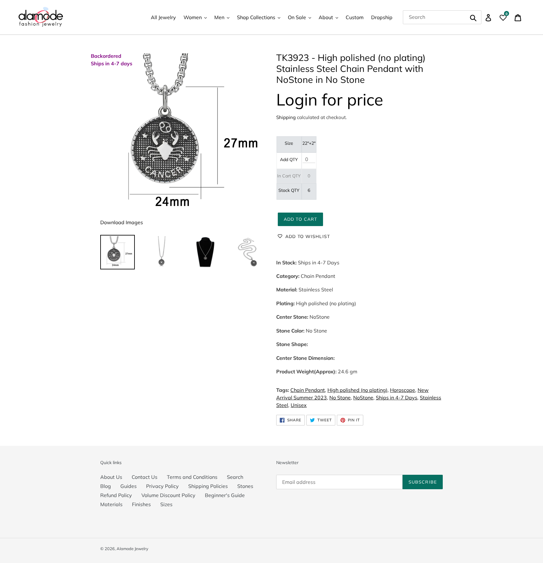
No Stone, (340, 397)
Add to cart (300, 219)
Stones (245, 486)
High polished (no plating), (358, 390)
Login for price (329, 99)
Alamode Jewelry (132, 548)
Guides (128, 486)
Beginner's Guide (225, 495)
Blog (105, 486)
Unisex (299, 405)
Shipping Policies (208, 486)
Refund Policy (116, 495)
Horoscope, (403, 390)
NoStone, (364, 397)
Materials (111, 504)
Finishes (141, 504)
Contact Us (144, 477)
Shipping (286, 117)
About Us (111, 477)
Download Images (121, 222)
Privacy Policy (162, 486)
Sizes (166, 504)
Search (235, 477)
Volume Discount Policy (168, 495)
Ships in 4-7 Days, (397, 397)
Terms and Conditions (192, 477)
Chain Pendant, (308, 390)
